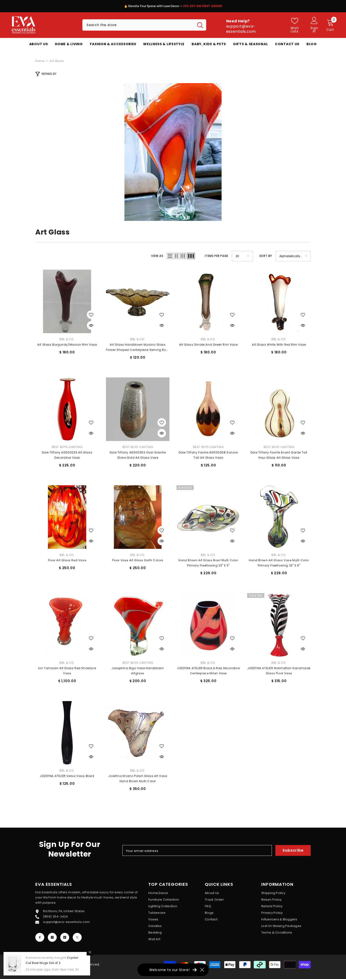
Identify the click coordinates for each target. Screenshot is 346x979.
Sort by (265, 256)
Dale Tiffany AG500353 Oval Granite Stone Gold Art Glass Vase (138, 455)
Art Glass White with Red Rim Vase (279, 345)
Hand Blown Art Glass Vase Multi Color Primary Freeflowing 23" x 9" (279, 562)
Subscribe (292, 850)
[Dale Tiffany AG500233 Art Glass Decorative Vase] (67, 409)
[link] (173, 152)
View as (157, 256)
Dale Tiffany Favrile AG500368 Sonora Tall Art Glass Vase (208, 455)
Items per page (216, 256)
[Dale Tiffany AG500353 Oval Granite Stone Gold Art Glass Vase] (137, 409)
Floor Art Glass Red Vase (67, 560)
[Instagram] (52, 937)
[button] (170, 256)
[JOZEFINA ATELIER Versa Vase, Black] (67, 733)
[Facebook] (39, 937)
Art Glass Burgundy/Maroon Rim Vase (67, 345)
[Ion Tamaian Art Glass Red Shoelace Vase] (67, 625)
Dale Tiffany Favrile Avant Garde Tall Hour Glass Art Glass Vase (278, 455)
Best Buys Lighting (67, 447)
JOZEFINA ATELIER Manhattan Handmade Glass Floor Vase (278, 670)
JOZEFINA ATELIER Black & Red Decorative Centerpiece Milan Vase (208, 670)
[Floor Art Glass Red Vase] (67, 517)
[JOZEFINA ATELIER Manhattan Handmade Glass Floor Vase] (279, 625)
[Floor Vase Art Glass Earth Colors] (137, 517)
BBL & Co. (67, 339)
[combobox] (138, 25)
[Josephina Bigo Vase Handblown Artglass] (137, 625)
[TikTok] (64, 937)
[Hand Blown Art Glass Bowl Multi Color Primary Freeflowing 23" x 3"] (208, 517)
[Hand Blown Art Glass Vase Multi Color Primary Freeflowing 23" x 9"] (279, 517)
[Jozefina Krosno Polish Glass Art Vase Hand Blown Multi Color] (137, 733)
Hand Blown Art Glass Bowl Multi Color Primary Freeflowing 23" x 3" (208, 562)
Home (39, 61)
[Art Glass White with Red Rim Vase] (279, 301)
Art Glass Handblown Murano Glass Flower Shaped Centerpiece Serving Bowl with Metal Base (137, 347)
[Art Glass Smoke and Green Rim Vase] (208, 301)
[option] (204, 7)
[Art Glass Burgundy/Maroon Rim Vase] (67, 301)
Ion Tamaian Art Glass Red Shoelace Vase (67, 670)
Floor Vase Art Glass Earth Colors (137, 560)
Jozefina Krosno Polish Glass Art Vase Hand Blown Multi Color (137, 778)
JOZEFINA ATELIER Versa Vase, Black (67, 776)
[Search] (144, 25)
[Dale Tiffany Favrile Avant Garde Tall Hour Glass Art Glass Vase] (279, 409)
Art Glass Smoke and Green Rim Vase (208, 345)
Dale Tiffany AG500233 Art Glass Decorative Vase (67, 455)
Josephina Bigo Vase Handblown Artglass (138, 670)
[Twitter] (77, 937)
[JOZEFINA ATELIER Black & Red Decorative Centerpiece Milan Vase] (208, 625)
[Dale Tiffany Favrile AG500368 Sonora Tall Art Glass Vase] (208, 409)
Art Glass (57, 61)
